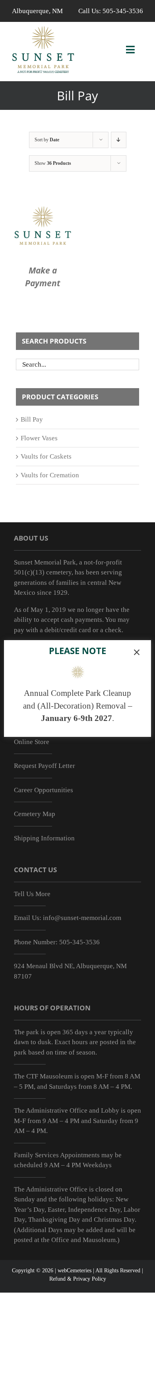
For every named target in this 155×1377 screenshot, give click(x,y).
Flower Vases (39, 438)
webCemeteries (74, 1270)
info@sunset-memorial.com (82, 918)
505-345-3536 (123, 11)
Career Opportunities (43, 790)
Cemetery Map (34, 814)
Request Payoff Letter (44, 766)
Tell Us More (32, 894)
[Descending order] (118, 140)
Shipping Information (44, 838)
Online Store (31, 742)
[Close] (136, 652)
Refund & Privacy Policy (77, 1279)
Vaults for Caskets (46, 456)
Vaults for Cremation (50, 475)
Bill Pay (32, 419)
